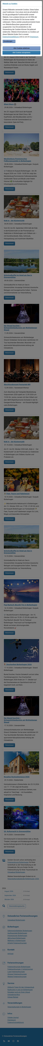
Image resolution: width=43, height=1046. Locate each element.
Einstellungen (8, 41)
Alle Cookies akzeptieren (21, 53)
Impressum (34, 37)
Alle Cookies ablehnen (21, 48)
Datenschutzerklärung (11, 37)
